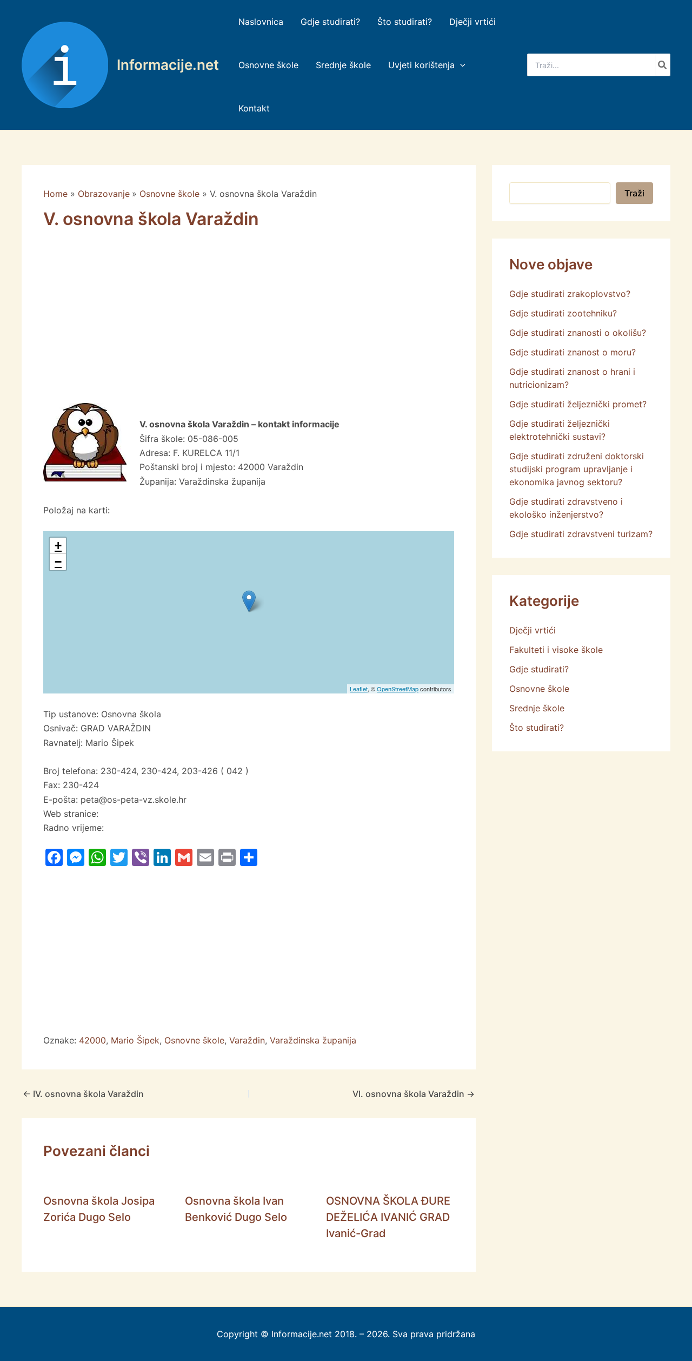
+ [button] (58, 545)
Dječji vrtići (532, 630)
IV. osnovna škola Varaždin (83, 1093)
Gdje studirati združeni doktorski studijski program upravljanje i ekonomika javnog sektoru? (576, 469)
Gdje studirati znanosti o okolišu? (577, 332)
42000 (92, 1040)
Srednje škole (536, 708)
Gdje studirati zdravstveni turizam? (581, 533)
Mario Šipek (135, 1040)
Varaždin (247, 1040)
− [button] (58, 562)
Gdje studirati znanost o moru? (572, 352)
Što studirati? (536, 727)
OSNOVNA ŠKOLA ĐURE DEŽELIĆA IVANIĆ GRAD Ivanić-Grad (388, 1217)
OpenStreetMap (397, 688)
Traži (634, 193)
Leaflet (359, 688)
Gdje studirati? (539, 669)
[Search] (663, 65)
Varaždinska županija (313, 1040)
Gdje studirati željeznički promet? (578, 404)
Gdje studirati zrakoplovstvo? (569, 293)
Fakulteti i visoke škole (556, 649)
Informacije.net (168, 64)
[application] (460, 65)
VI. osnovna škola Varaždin (413, 1093)
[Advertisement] (248, 323)
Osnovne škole (194, 1040)
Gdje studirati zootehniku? (563, 313)
